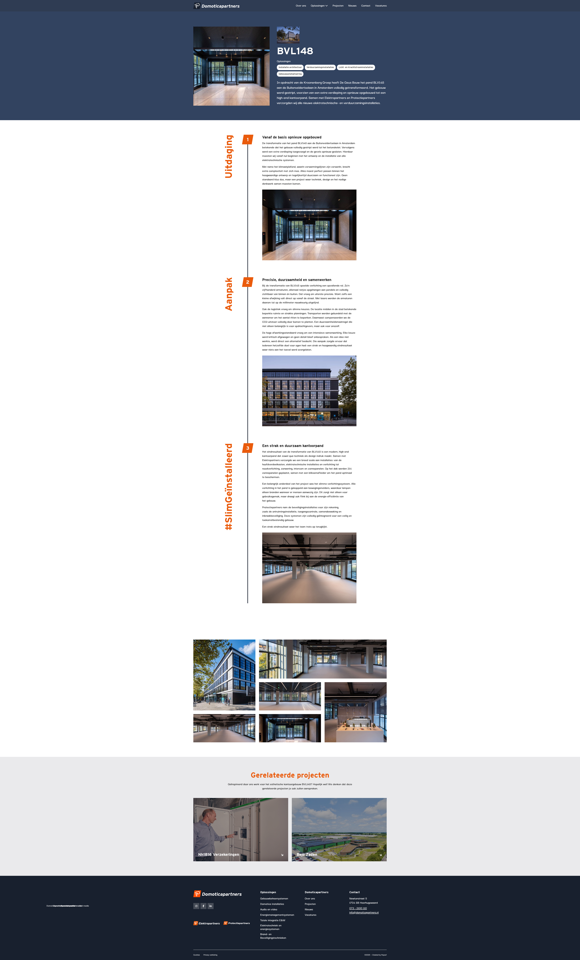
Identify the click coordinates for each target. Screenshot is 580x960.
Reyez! (384, 955)
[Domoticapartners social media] (196, 906)
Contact (365, 5)
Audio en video (268, 909)
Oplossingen (318, 5)
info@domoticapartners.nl (364, 912)
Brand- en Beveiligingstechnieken (273, 936)
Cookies (196, 955)
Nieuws (352, 5)
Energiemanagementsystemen (277, 914)
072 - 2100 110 (358, 908)
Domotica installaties (272, 904)
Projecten (338, 5)
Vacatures (381, 5)
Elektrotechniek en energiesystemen (270, 927)
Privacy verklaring (210, 955)
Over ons (301, 5)
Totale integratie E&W (272, 920)
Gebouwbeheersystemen (274, 898)
